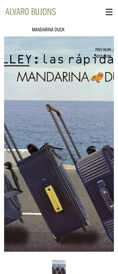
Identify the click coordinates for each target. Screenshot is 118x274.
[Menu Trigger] (109, 11)
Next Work (103, 56)
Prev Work (103, 49)
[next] (109, 149)
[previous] (9, 149)
